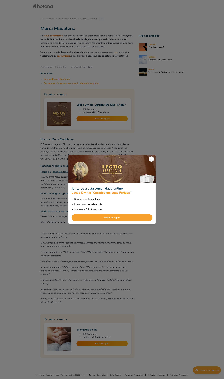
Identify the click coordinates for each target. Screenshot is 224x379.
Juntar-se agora (112, 217)
